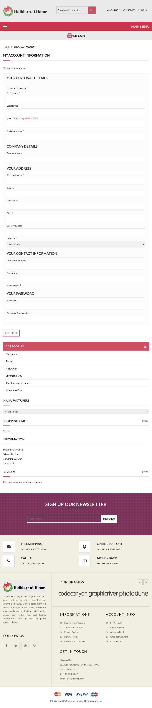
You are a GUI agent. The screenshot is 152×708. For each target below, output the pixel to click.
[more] (145, 421)
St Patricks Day (14, 375)
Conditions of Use (12, 458)
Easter (9, 361)
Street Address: (15, 175)
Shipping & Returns (13, 449)
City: (9, 213)
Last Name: (13, 105)
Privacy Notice (10, 454)
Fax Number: (13, 273)
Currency (129, 10)
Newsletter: (13, 285)
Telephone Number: (17, 260)
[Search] (92, 10)
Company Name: (15, 153)
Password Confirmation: (19, 313)
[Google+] (34, 645)
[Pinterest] (25, 645)
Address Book (117, 632)
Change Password (119, 636)
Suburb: (10, 188)
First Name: (13, 93)
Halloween (11, 368)
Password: (12, 300)
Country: (12, 238)
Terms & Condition (73, 627)
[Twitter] (15, 645)
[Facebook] (6, 645)
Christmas (11, 354)
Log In (143, 10)
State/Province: (15, 225)
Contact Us (9, 463)
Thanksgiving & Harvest (18, 383)
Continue (11, 332)
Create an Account (25, 46)
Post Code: (13, 200)
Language (112, 10)
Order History (117, 627)
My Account (116, 622)
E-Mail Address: (15, 131)
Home (6, 46)
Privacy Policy (71, 632)
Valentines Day (14, 390)
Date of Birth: (22, 118)
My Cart (79, 35)
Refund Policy (71, 636)
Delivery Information (74, 641)
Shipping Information (74, 622)
